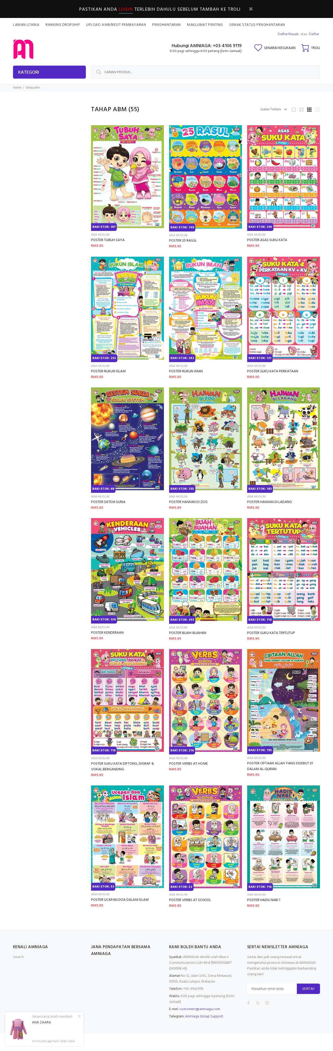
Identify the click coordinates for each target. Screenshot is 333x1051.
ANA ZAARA (41, 1022)
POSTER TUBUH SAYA (108, 240)
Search (18, 957)
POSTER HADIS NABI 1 (263, 900)
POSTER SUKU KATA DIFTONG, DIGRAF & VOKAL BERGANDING (122, 766)
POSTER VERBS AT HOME (188, 764)
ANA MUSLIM (100, 234)
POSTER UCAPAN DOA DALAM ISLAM (120, 900)
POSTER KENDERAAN (107, 633)
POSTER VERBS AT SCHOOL (190, 900)
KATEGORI (28, 72)
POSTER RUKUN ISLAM (108, 371)
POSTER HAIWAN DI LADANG (269, 502)
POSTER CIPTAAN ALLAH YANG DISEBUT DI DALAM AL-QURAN (280, 766)
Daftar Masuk (288, 34)
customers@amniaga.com (200, 1009)
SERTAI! (308, 989)
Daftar (314, 34)
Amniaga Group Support (204, 1016)
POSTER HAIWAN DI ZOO (188, 502)
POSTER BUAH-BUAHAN (187, 633)
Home (17, 87)
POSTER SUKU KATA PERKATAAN (272, 371)
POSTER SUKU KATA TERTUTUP (271, 633)
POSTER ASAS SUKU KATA (267, 240)
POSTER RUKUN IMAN (186, 371)
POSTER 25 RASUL (183, 241)
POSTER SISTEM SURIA (108, 502)
